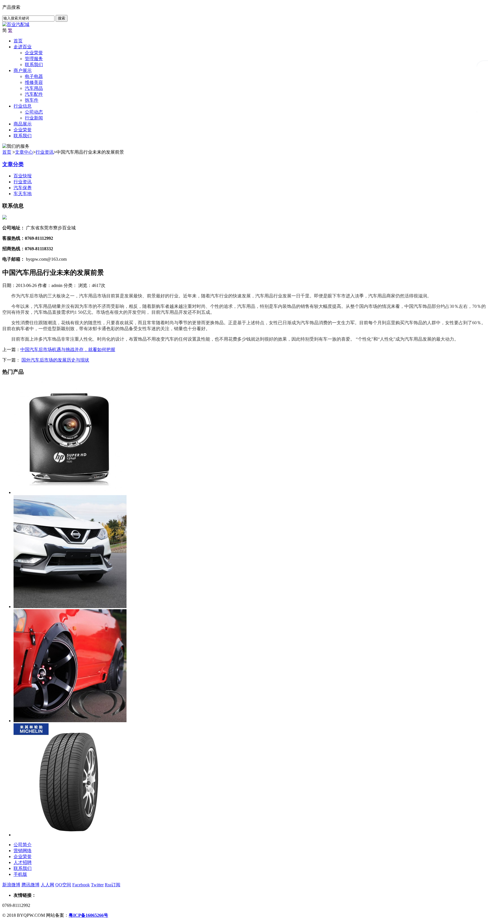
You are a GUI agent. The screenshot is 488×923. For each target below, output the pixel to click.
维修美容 (34, 82)
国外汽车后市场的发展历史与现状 (55, 360)
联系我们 (34, 64)
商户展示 (23, 70)
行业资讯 (45, 152)
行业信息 (23, 106)
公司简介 (23, 844)
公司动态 (34, 112)
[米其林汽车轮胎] (70, 834)
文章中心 (24, 152)
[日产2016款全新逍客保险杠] (70, 606)
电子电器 (34, 76)
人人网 (47, 884)
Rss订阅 (112, 884)
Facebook (81, 884)
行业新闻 (34, 118)
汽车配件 (34, 94)
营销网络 (23, 850)
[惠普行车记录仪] (70, 492)
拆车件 (31, 100)
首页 (18, 40)
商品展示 (23, 123)
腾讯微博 (30, 884)
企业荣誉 (34, 52)
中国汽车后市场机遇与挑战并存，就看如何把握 (67, 349)
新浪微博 (11, 884)
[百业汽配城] (15, 24)
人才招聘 (23, 862)
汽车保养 (23, 187)
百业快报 (23, 175)
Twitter (97, 884)
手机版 (20, 874)
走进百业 (23, 46)
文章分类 (13, 164)
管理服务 (34, 58)
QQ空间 (63, 884)
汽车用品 (34, 88)
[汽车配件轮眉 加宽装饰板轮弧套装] (70, 720)
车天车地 (23, 193)
